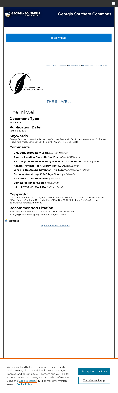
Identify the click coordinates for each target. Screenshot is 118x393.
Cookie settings (27, 381)
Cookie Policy (24, 384)
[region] (59, 375)
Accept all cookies (94, 371)
